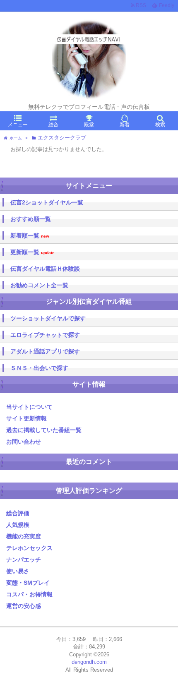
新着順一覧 (29, 236)
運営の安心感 (23, 606)
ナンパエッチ (23, 559)
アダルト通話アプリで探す (45, 351)
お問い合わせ (23, 441)
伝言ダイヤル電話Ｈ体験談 (45, 268)
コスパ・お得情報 (29, 594)
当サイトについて (29, 406)
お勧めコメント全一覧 (39, 285)
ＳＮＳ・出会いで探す (39, 368)
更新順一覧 (32, 252)
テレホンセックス (29, 548)
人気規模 (17, 524)
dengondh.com (89, 662)
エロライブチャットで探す (45, 335)
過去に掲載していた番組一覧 (44, 430)
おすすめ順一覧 (30, 219)
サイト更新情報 (26, 418)
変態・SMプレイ (28, 582)
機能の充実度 (23, 536)
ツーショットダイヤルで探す (48, 318)
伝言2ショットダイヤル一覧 (46, 202)
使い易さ (17, 571)
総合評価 (17, 513)
